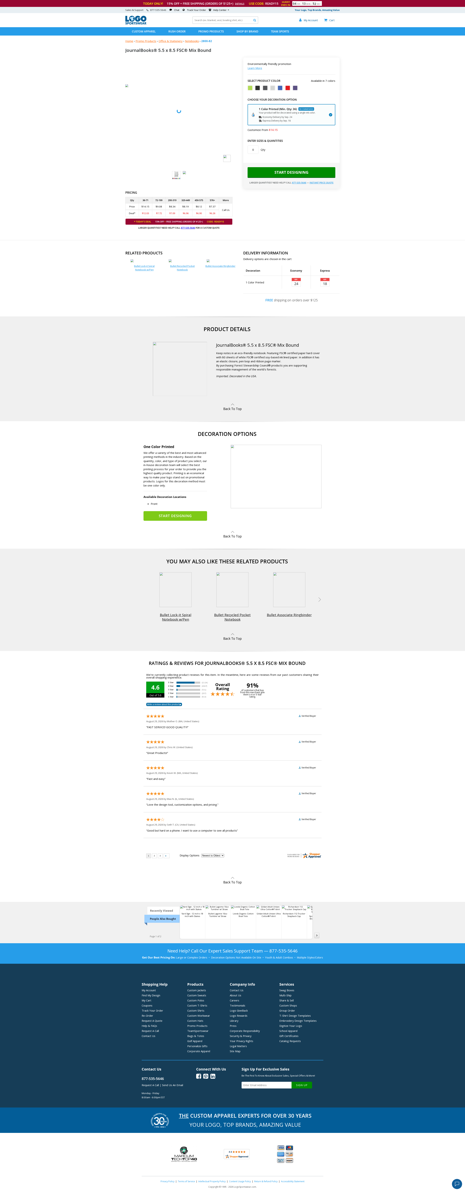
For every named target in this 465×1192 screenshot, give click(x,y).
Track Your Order (196, 10)
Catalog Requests (290, 1041)
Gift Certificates (288, 1036)
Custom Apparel (144, 31)
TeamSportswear (198, 1031)
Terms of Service (186, 1181)
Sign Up (302, 1085)
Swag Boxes (286, 990)
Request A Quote (152, 1020)
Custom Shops (288, 1005)
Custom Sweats (196, 995)
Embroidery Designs (298, 1020)
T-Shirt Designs (295, 1015)
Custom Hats (195, 1020)
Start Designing (291, 172)
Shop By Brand (247, 31)
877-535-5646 (158, 10)
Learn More (255, 68)
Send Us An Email (172, 1085)
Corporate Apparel (198, 1051)
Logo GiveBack (239, 1010)
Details (239, 3)
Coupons (147, 1005)
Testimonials (237, 1005)
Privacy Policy (167, 1181)
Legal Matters (238, 1046)
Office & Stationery (171, 41)
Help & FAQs (149, 1026)
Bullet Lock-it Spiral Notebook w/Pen (144, 267)
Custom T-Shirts (197, 1005)
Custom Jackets (196, 990)
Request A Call (150, 1031)
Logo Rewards (238, 1015)
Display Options (189, 855)
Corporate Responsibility (245, 1031)
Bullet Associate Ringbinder (220, 266)
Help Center (220, 10)
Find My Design (151, 995)
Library (234, 1020)
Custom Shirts (195, 1010)
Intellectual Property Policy (212, 1181)
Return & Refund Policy (266, 1181)
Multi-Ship (285, 995)
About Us (235, 995)
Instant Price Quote (321, 182)
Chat (176, 10)
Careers (234, 1000)
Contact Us (148, 1036)
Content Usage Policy (240, 1181)
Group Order (287, 1010)
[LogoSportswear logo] (135, 23)
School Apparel (288, 1031)
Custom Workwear (198, 1015)
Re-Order (147, 1015)
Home (129, 41)
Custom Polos (195, 1000)
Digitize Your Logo (290, 1026)
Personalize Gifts (197, 1046)
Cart (329, 20)
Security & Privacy (240, 1036)
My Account (149, 990)
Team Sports (280, 31)
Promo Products (211, 31)
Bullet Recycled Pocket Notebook (182, 267)
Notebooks (192, 41)
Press (233, 1026)
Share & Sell (286, 1000)
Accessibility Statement (292, 1181)
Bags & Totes (195, 1036)
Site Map (235, 1051)
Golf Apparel (194, 1041)
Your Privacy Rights (241, 1041)
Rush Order (177, 31)
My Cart (146, 1000)
